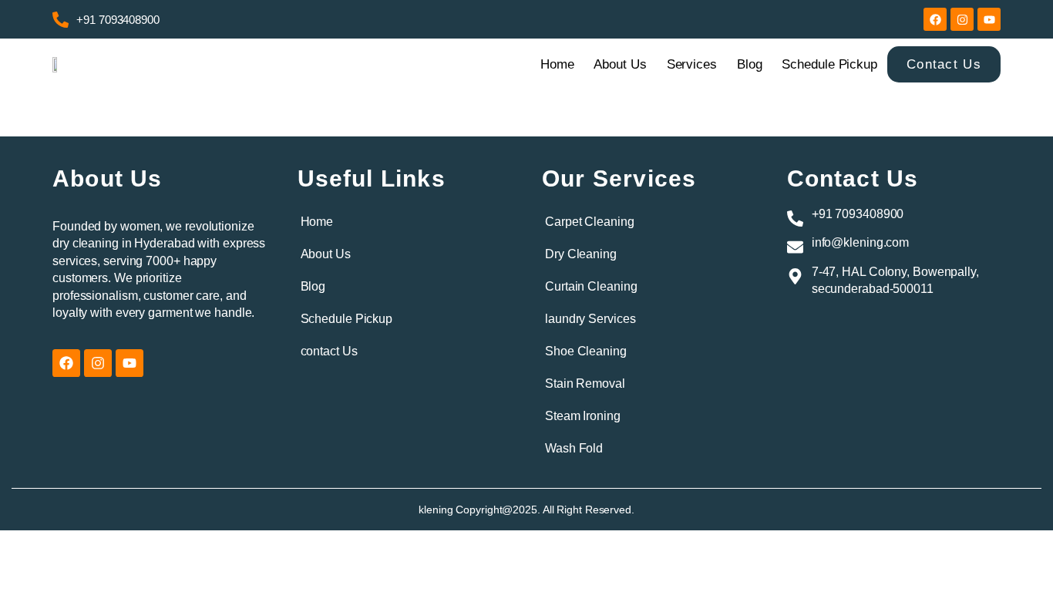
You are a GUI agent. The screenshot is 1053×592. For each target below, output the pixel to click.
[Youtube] (989, 19)
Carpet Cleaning (589, 221)
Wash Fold (574, 448)
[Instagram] (962, 19)
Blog (749, 64)
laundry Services (590, 318)
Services (692, 64)
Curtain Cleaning (591, 286)
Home (557, 64)
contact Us (329, 351)
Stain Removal (585, 383)
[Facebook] (935, 19)
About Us (620, 64)
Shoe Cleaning (586, 351)
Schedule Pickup (829, 64)
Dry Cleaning (581, 254)
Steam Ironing (583, 415)
